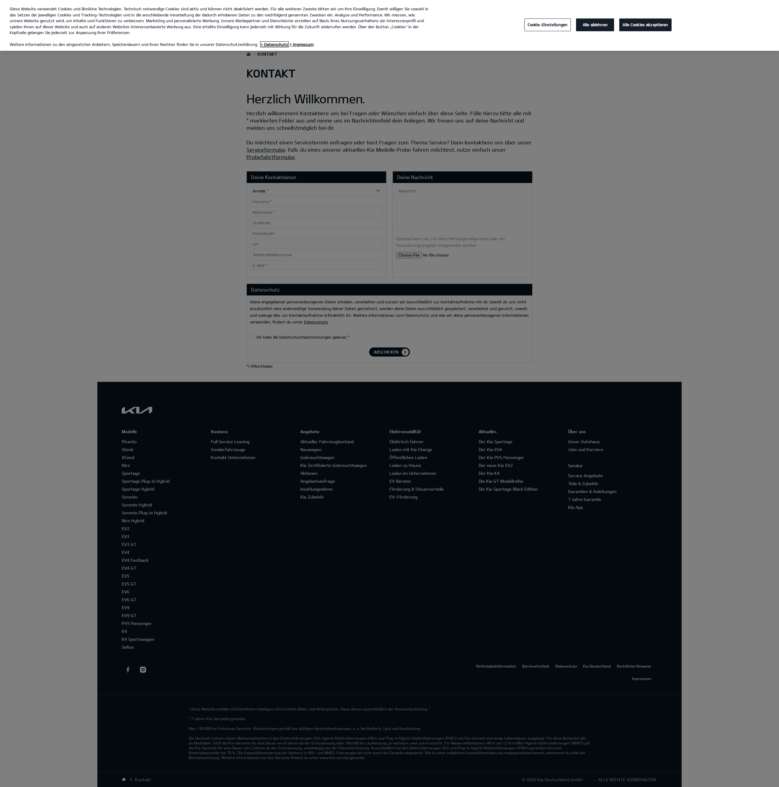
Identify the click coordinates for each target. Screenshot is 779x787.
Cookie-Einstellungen (548, 24)
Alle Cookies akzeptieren (645, 24)
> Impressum (302, 44)
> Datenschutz (274, 44)
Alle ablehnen (595, 24)
